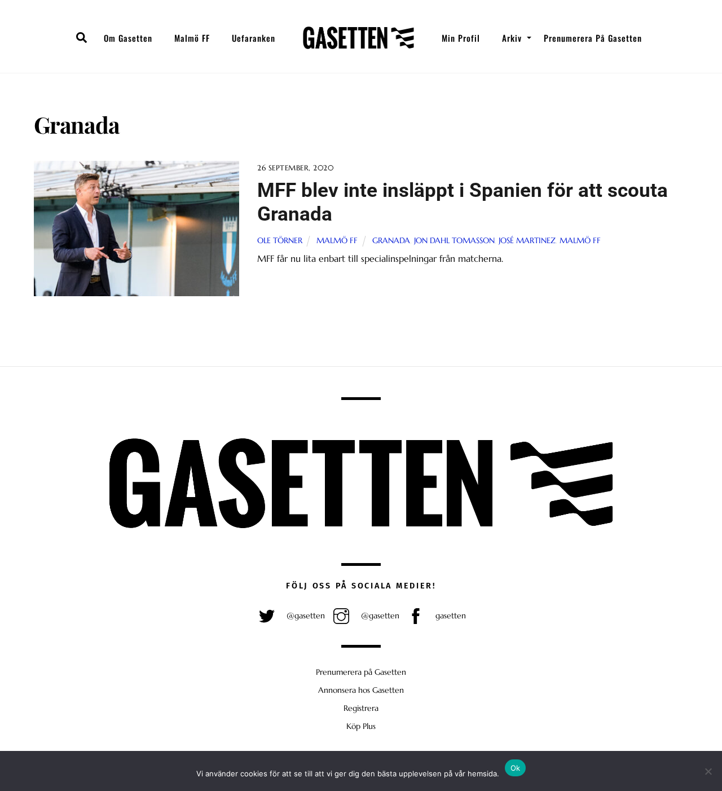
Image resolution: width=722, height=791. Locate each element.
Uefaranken (253, 38)
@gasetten (304, 615)
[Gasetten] (358, 38)
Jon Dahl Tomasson (454, 240)
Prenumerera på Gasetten (593, 38)
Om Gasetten (128, 38)
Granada (391, 240)
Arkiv (512, 38)
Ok (515, 767)
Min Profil (461, 38)
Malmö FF (192, 38)
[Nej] (708, 771)
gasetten (449, 615)
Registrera (361, 708)
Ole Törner (279, 240)
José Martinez (527, 240)
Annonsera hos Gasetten (361, 690)
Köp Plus (361, 726)
